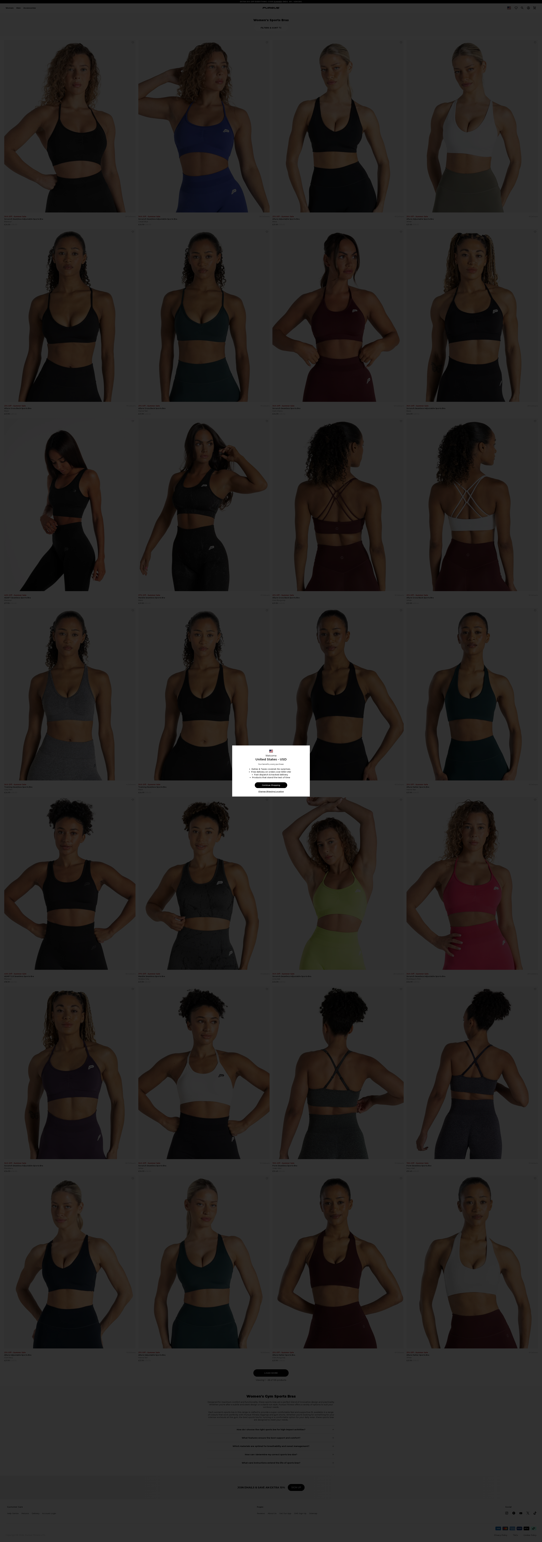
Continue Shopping (271, 785)
